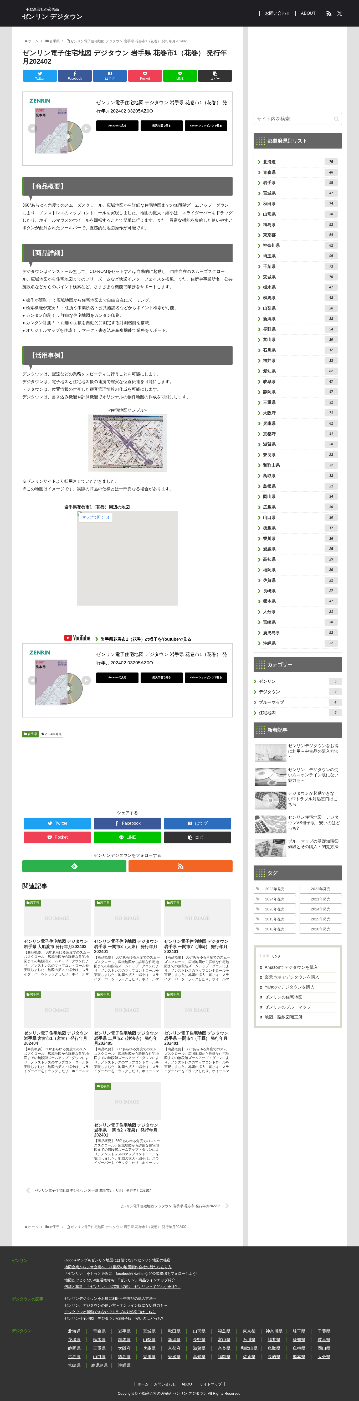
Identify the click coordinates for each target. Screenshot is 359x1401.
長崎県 (298, 591)
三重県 (298, 402)
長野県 (298, 329)
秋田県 (298, 203)
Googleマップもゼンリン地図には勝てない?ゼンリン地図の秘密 (117, 1260)
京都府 (298, 434)
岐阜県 (298, 381)
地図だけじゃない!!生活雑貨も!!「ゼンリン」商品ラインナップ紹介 (119, 1280)
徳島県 (298, 528)
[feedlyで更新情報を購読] (74, 866)
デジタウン (297, 692)
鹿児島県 (298, 632)
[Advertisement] (51, 771)
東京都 (298, 235)
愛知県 (298, 371)
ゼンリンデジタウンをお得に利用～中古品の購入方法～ (110, 1298)
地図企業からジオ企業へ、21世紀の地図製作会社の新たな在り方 (118, 1267)
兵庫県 (298, 423)
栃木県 (298, 287)
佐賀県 (298, 580)
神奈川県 (298, 245)
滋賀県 (298, 444)
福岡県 (298, 570)
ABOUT (188, 1384)
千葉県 (298, 266)
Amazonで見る (117, 125)
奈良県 (298, 454)
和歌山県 (298, 465)
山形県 (298, 214)
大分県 (298, 611)
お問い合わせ (165, 1384)
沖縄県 (298, 643)
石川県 (298, 350)
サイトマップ (211, 1384)
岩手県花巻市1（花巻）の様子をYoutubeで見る (146, 639)
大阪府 (298, 413)
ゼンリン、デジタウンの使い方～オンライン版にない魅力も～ (115, 1305)
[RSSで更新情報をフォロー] (181, 866)
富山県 (298, 339)
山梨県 (298, 308)
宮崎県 (298, 622)
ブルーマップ (297, 702)
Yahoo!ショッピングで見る (206, 125)
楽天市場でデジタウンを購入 (292, 977)
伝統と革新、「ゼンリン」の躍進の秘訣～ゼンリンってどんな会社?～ (122, 1287)
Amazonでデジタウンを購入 (291, 967)
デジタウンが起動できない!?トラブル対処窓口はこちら (110, 1312)
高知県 (298, 559)
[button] (336, 119)
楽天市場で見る (161, 125)
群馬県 (298, 298)
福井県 (298, 360)
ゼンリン (297, 681)
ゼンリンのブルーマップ (288, 1007)
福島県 (298, 224)
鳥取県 (298, 475)
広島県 (298, 507)
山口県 (298, 517)
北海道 (298, 162)
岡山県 (298, 496)
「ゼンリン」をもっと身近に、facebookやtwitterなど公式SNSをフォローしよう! (130, 1273)
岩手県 (32, 734)
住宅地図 (297, 712)
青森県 (298, 172)
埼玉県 (298, 256)
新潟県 (298, 319)
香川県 (298, 538)
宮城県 (298, 193)
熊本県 (298, 601)
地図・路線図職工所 (283, 1017)
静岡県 (298, 392)
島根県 (298, 486)
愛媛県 (298, 549)
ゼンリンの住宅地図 (283, 997)
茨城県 (298, 277)
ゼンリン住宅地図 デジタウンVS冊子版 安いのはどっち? (113, 1318)
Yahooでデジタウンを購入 (290, 987)
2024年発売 (53, 734)
